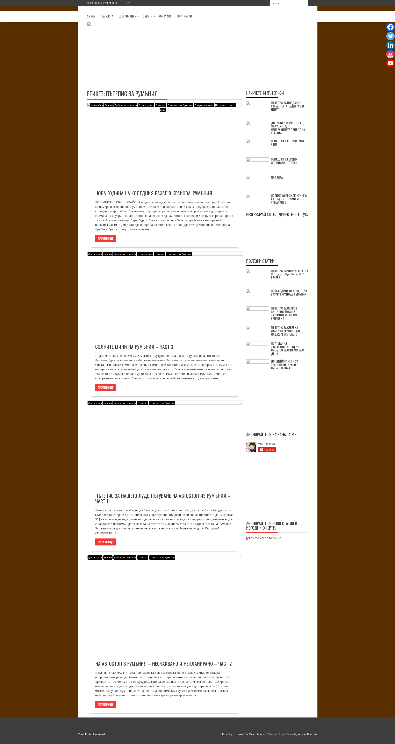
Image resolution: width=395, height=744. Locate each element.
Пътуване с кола (204, 105)
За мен (91, 16)
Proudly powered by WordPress (243, 734)
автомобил (97, 105)
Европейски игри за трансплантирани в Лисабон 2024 (284, 364)
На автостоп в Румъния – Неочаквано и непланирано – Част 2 (163, 663)
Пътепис (161, 105)
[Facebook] (390, 27)
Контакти (165, 16)
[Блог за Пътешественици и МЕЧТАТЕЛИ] (197, 25)
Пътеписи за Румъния (180, 105)
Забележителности (126, 105)
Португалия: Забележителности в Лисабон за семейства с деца (287, 348)
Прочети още (105, 238)
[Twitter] (390, 36)
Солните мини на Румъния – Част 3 (134, 346)
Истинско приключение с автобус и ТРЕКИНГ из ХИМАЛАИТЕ (289, 198)
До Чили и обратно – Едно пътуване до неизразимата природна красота (289, 127)
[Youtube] (390, 63)
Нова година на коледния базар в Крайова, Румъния (153, 193)
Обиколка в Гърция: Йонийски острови (284, 161)
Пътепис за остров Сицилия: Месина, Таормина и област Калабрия (284, 313)
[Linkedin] (390, 45)
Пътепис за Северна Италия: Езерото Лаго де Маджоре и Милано (287, 330)
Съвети (147, 16)
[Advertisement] (277, 487)
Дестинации (127, 16)
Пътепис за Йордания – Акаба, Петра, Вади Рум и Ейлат (287, 106)
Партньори (184, 16)
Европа (109, 105)
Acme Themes (307, 734)
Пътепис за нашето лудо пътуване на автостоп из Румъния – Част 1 (162, 498)
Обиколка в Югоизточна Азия (287, 143)
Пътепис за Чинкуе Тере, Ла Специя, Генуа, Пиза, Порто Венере (289, 274)
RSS (128, 3)
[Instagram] (390, 54)
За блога (107, 16)
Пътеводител (146, 105)
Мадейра (277, 177)
